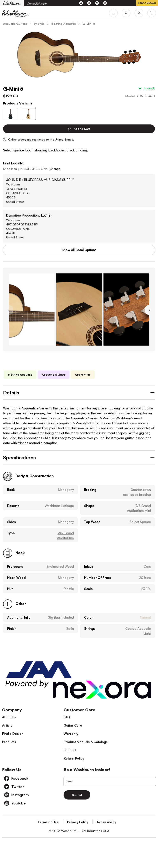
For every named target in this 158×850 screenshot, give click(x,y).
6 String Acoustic (20, 374)
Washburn (12, 3)
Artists (7, 725)
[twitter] (89, 3)
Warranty (71, 734)
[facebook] (81, 3)
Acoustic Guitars (53, 374)
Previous (8, 310)
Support (70, 750)
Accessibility (106, 822)
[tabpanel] (31, 309)
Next (150, 310)
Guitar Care (73, 725)
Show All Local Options (79, 250)
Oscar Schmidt (37, 3)
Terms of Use (48, 822)
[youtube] (105, 3)
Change (55, 168)
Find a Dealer (12, 734)
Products (9, 742)
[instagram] (97, 3)
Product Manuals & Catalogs (86, 742)
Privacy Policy (77, 822)
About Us (9, 717)
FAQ (67, 717)
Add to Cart (81, 128)
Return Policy (74, 758)
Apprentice (83, 374)
